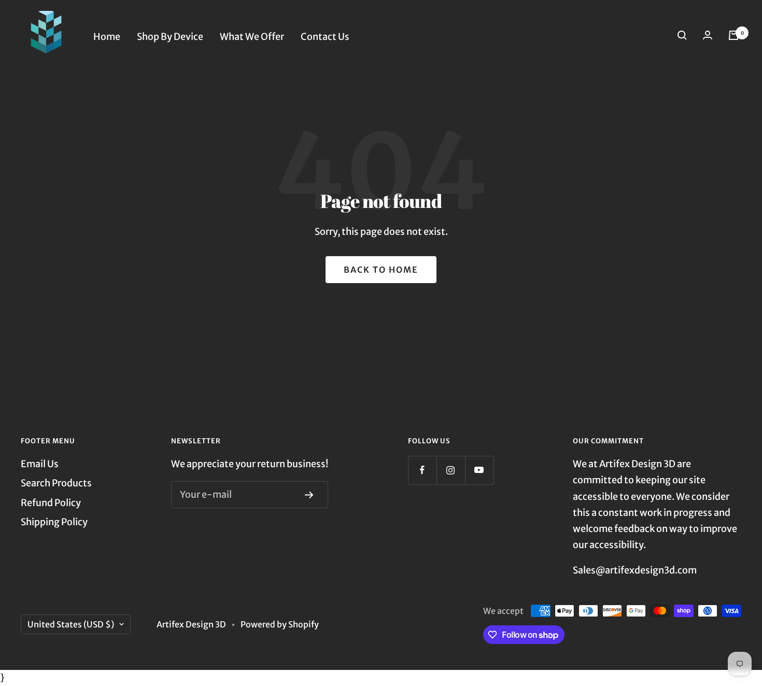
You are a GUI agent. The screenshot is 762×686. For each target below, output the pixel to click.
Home (106, 37)
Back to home (381, 269)
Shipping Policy (54, 522)
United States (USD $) (70, 624)
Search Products (56, 483)
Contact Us (325, 37)
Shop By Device (170, 37)
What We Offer (252, 37)
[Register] (311, 494)
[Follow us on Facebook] (422, 470)
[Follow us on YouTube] (479, 470)
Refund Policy (51, 503)
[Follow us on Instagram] (450, 470)
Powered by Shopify (280, 624)
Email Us (40, 464)
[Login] (709, 37)
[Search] (684, 37)
